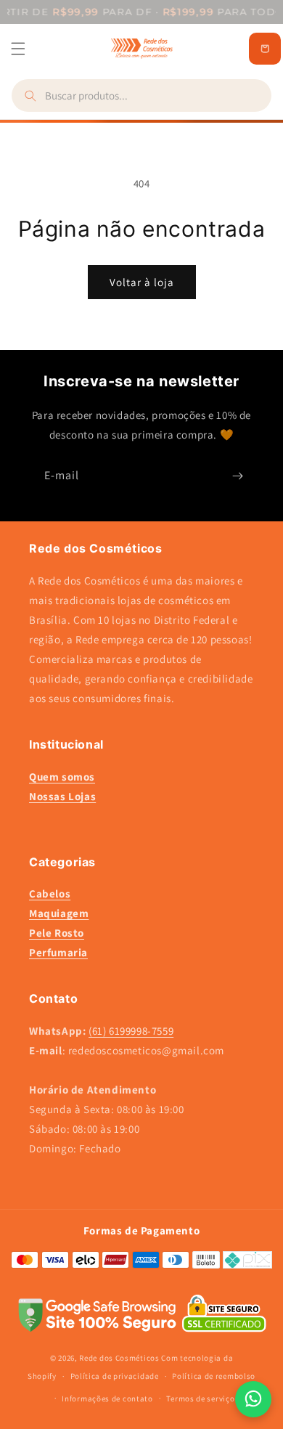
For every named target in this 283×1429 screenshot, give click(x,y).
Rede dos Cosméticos (119, 1358)
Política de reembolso (213, 1376)
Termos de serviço (200, 1398)
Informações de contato (107, 1398)
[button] (18, 49)
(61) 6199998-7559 (131, 1031)
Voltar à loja (142, 282)
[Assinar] (237, 476)
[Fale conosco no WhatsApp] (253, 1399)
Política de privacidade (114, 1376)
